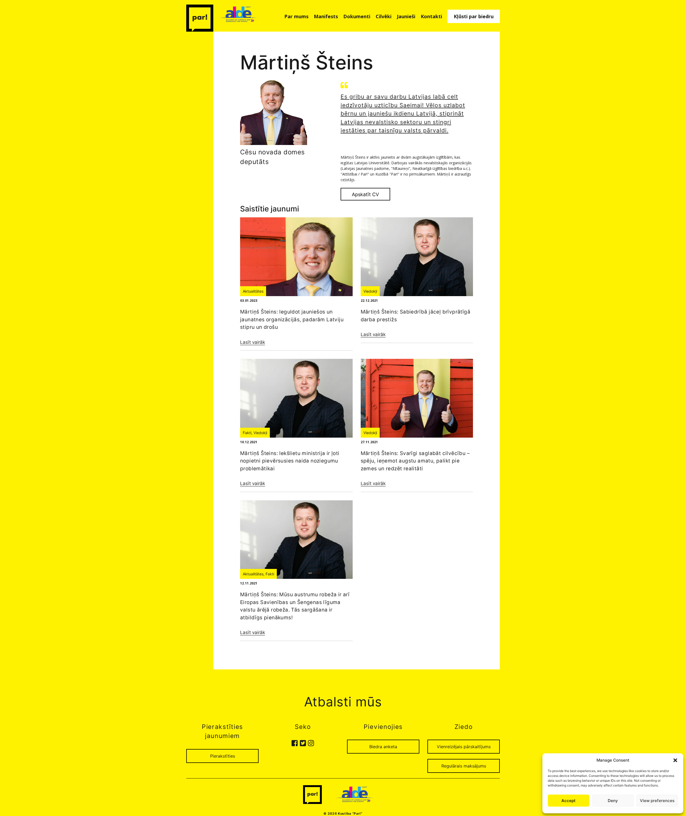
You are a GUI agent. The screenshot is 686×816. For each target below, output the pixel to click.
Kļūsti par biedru (474, 16)
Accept (568, 800)
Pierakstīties (222, 756)
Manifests (326, 16)
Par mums (296, 16)
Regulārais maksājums (463, 766)
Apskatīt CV (365, 194)
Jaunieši (406, 16)
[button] (675, 760)
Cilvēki (384, 16)
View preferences (657, 800)
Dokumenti (356, 16)
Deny (613, 800)
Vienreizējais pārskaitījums (464, 746)
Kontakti (431, 16)
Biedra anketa (383, 746)
